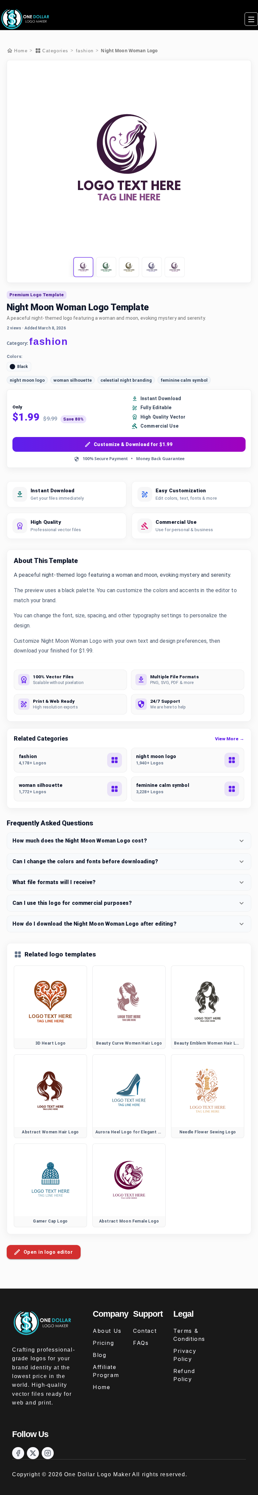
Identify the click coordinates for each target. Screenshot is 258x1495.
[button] (83, 267)
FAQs (140, 1343)
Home (101, 1387)
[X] (33, 1453)
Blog (99, 1355)
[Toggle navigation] (251, 19)
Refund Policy (184, 1375)
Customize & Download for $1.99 (133, 444)
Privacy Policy (184, 1355)
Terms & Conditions (189, 1334)
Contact (145, 1330)
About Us (107, 1330)
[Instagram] (48, 1453)
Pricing (103, 1343)
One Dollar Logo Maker (97, 1474)
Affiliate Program (106, 1371)
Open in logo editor (48, 1252)
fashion (85, 50)
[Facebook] (18, 1453)
